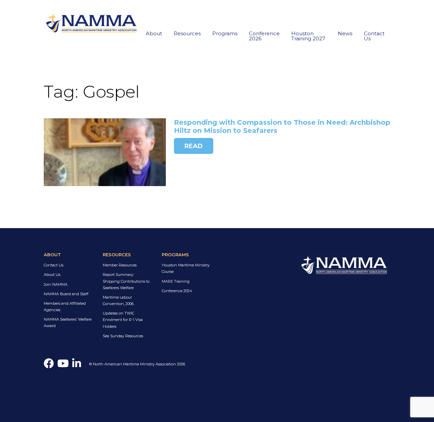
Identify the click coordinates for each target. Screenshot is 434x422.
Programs (224, 33)
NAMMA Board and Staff (66, 294)
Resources (187, 33)
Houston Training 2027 (308, 36)
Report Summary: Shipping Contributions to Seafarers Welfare (126, 281)
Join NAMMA (55, 284)
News (345, 33)
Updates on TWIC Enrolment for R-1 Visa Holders (123, 319)
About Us (52, 274)
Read (193, 146)
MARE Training (176, 281)
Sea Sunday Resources (123, 336)
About (154, 33)
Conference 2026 (264, 36)
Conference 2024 (177, 290)
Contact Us (374, 36)
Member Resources (120, 265)
